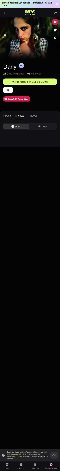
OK (54, 455)
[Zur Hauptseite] (30, 12)
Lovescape (24, 2)
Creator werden (51, 468)
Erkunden (21, 468)
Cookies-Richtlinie (19, 454)
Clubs (7, 468)
